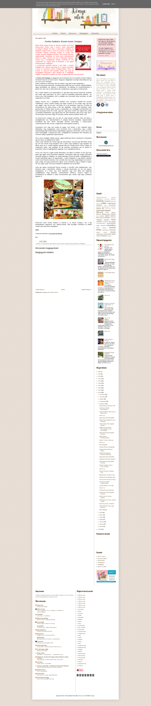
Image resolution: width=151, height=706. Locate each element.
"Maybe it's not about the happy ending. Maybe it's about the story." (52, 657)
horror (107, 212)
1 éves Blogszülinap (109, 272)
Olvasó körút (40, 673)
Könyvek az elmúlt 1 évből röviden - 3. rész (109, 305)
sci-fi (97, 228)
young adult (107, 234)
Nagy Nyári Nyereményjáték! (106, 417)
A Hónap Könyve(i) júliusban (106, 490)
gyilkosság (99, 212)
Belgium (80, 619)
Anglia (79, 615)
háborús (113, 212)
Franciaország (82, 631)
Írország (80, 665)
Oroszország (81, 657)
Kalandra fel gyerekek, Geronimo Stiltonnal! (105, 453)
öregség (109, 235)
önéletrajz (104, 236)
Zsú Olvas (40, 662)
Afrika (79, 611)
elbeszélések (112, 205)
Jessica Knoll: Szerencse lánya (107, 479)
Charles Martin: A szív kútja (106, 485)
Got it (113, 4)
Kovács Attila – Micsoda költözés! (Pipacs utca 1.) (49, 646)
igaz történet (53, 243)
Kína (79, 643)
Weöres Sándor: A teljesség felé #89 (46, 619)
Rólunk (63, 33)
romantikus (111, 225)
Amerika (80, 613)
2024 (99, 374)
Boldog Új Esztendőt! (42, 650)
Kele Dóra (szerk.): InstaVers (106, 503)
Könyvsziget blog (42, 645)
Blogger (93, 695)
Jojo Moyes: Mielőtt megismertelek (104, 482)
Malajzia (80, 649)
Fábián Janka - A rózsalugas (44, 663)
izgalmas (102, 216)
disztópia (99, 205)
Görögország (81, 633)
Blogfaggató (84, 33)
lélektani (107, 217)
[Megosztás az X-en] (43, 241)
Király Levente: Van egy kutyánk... (105, 497)
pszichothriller (111, 223)
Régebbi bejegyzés (86, 289)
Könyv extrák (40, 653)
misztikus (99, 221)
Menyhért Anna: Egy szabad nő (107, 459)
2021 (99, 381)
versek (105, 232)
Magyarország (69, 243)
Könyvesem (40, 633)
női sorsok (112, 221)
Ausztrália (80, 617)
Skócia (80, 661)
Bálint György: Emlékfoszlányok (104, 437)
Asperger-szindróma (101, 197)
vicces (113, 232)
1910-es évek (81, 597)
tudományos (105, 230)
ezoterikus (113, 207)
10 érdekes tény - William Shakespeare (47, 627)
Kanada (80, 639)
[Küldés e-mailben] (40, 241)
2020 (99, 383)
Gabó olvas (40, 605)
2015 (99, 529)
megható (99, 220)
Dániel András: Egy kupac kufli (107, 405)
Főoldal (54, 33)
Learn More (106, 4)
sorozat (104, 227)
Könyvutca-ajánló (102, 558)
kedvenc (113, 216)
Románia (80, 659)
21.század (81, 609)
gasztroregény (108, 208)
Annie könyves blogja (43, 677)
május (101, 517)
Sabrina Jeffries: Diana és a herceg (46, 623)
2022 (99, 378)
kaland (107, 216)
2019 (99, 385)
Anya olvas (40, 641)
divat (105, 205)
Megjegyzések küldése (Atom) (50, 292)
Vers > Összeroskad (42, 671)
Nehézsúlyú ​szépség (42, 606)
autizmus (113, 199)
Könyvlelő (40, 614)
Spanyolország (82, 663)
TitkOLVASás (101, 560)
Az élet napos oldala (42, 649)
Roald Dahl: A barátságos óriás (107, 477)
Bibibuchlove (40, 637)
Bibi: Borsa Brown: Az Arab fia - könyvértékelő (48, 639)
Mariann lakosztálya (42, 618)
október (102, 399)
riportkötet (75, 243)
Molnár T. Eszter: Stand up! (106, 440)
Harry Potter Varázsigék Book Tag (45, 679)
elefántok (98, 207)
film (103, 208)
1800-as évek (81, 595)
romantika (103, 225)
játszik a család (102, 566)
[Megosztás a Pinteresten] (46, 241)
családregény (111, 203)
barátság (100, 201)
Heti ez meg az (102, 556)
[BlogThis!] (41, 241)
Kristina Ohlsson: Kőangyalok (107, 447)
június (101, 515)
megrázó (106, 220)
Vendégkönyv (101, 562)
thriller (98, 230)
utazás (98, 232)
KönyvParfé (40, 626)
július (101, 512)
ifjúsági (104, 214)
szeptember (103, 401)
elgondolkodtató (106, 207)
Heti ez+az (72, 33)
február (101, 524)
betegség (107, 201)
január (101, 526)
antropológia (107, 199)
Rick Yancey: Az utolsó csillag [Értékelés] (47, 675)
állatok (114, 234)
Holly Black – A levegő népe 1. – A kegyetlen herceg (50, 654)
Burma (80, 621)
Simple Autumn (41, 669)
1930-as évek (81, 601)
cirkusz (98, 203)
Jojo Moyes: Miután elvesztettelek (104, 408)
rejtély (97, 225)
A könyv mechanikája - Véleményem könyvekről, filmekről (52, 666)
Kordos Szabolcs (61, 243)
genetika (114, 208)
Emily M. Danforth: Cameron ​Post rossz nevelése (49, 667)
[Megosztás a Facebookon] (44, 241)
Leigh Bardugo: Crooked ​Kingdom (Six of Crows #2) (50, 659)
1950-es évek (81, 605)
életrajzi (98, 235)
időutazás (98, 214)
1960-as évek (81, 607)
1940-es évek (81, 603)
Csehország (81, 625)
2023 (99, 376)
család (103, 203)
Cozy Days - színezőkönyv (43, 615)
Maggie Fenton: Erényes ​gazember (46, 635)
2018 (99, 388)
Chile (79, 623)
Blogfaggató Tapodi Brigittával (109, 353)
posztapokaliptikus (100, 223)
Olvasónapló (40, 622)
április (101, 519)
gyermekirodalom (103, 210)
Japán (79, 637)
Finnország (81, 629)
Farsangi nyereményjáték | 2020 (45, 642)
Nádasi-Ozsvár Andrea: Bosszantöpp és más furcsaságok (105, 429)
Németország (81, 653)
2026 (99, 371)
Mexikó (80, 651)
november (102, 396)
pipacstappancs (41, 630)
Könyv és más (41, 609)
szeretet (112, 227)
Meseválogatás (103, 444)
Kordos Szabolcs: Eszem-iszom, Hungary (106, 465)
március (102, 521)
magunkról (113, 217)
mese (113, 220)
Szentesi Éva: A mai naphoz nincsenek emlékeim (109, 282)
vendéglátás (82, 243)
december (102, 394)
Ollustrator (81, 695)
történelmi (112, 230)
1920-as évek (81, 599)
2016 (99, 392)
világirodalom (99, 234)
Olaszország (81, 655)
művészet (105, 221)
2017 (99, 390)
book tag (113, 201)
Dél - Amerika (81, 627)
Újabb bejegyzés (40, 289)
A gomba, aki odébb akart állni (44, 631)
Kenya (79, 641)
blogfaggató (101, 564)
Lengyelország (82, 645)
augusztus (102, 403)
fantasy (98, 208)
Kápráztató (95, 33)
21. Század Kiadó (44, 243)
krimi (97, 217)
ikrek (97, 216)
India (79, 635)
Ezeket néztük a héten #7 (108, 340)
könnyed (102, 217)
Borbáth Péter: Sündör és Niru (107, 475)
